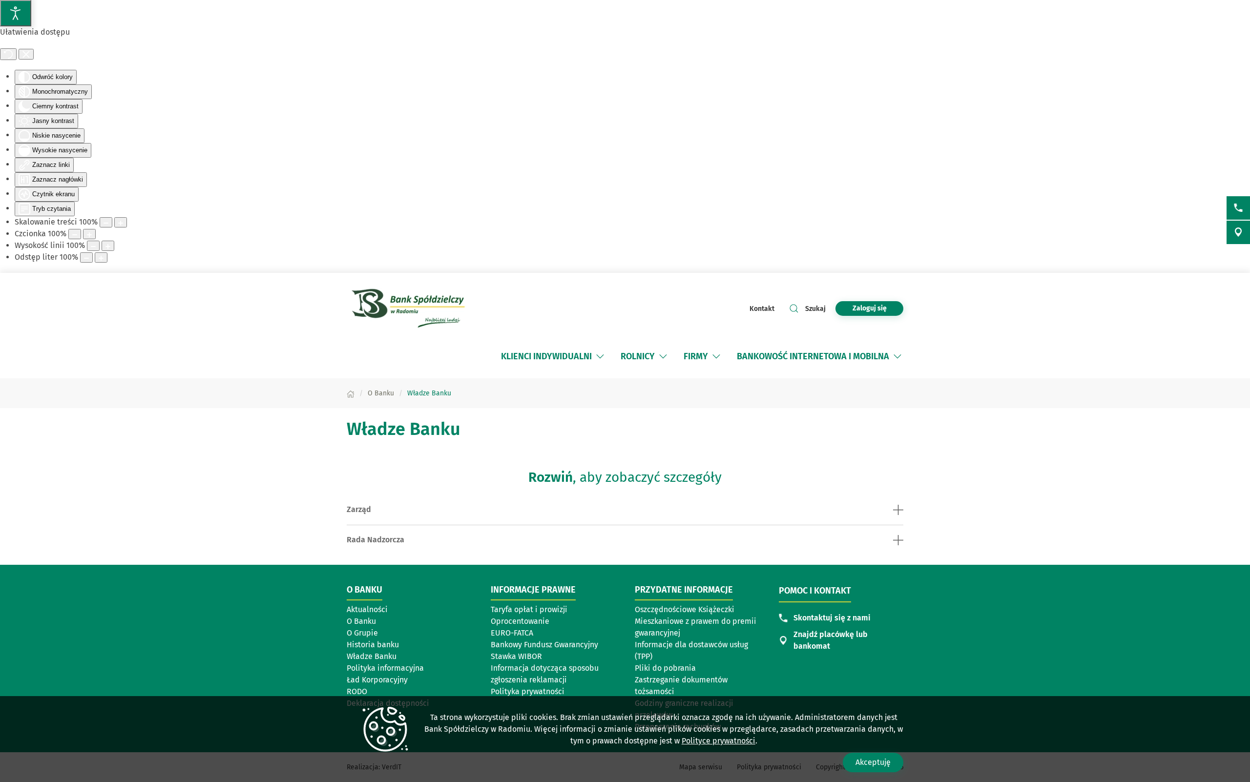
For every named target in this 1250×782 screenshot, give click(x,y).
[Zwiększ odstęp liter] (101, 257)
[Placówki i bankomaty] (1238, 232)
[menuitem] (553, 356)
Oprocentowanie (520, 621)
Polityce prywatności (718, 740)
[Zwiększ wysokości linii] (108, 246)
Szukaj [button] (815, 309)
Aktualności (367, 609)
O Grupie (362, 633)
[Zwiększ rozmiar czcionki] (89, 234)
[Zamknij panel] (26, 54)
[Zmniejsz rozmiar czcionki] (74, 234)
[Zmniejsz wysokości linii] (93, 246)
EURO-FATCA (512, 633)
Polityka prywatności (527, 691)
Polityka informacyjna (385, 668)
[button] (600, 356)
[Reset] (8, 54)
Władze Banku (371, 656)
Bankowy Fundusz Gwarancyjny (544, 644)
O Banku (361, 621)
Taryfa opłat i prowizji (529, 609)
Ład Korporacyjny (377, 679)
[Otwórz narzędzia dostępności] (15, 13)
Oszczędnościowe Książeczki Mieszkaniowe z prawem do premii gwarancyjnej (695, 621)
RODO (357, 691)
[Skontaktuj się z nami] (1238, 208)
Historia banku (373, 644)
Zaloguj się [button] (870, 308)
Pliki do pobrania (665, 668)
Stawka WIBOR (516, 656)
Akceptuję (873, 762)
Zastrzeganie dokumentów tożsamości (681, 685)
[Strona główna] (350, 393)
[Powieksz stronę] (120, 222)
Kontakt (762, 309)
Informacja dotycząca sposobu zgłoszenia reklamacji (545, 673)
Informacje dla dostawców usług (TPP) (691, 650)
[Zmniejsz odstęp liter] (86, 257)
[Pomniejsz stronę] (106, 222)
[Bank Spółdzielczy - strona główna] (410, 308)
